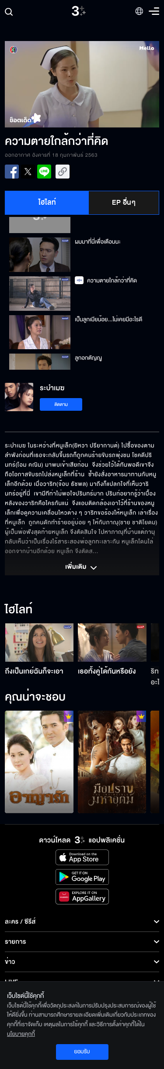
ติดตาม (61, 404)
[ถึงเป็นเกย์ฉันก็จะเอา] (39, 642)
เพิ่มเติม (76, 567)
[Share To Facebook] (12, 172)
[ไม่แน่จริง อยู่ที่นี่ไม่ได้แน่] (112, 762)
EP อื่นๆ (124, 202)
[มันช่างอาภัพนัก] (39, 762)
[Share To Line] (44, 172)
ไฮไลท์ (47, 202)
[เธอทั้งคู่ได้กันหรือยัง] (112, 642)
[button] (43, 84)
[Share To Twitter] (28, 172)
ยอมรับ (82, 1051)
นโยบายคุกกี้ (21, 1034)
